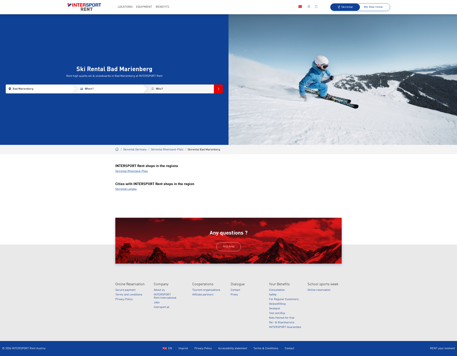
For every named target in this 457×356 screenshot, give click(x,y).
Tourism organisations (206, 290)
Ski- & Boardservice (281, 322)
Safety (273, 294)
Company (161, 284)
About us (159, 290)
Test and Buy (277, 313)
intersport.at (161, 307)
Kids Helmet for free (281, 318)
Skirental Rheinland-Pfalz (167, 149)
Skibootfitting (277, 304)
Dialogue (238, 284)
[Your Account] (308, 7)
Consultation (277, 290)
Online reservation (319, 290)
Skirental (117, 149)
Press (234, 294)
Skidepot (274, 308)
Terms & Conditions (265, 348)
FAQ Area (228, 246)
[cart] (316, 7)
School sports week (323, 284)
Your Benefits (279, 284)
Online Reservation (130, 284)
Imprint (183, 348)
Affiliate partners (203, 294)
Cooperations (202, 284)
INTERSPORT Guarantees (285, 327)
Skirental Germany (135, 149)
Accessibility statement (232, 348)
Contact (235, 290)
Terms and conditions (128, 294)
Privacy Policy (124, 299)
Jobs (157, 302)
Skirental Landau (126, 189)
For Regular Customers (284, 299)
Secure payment (125, 290)
